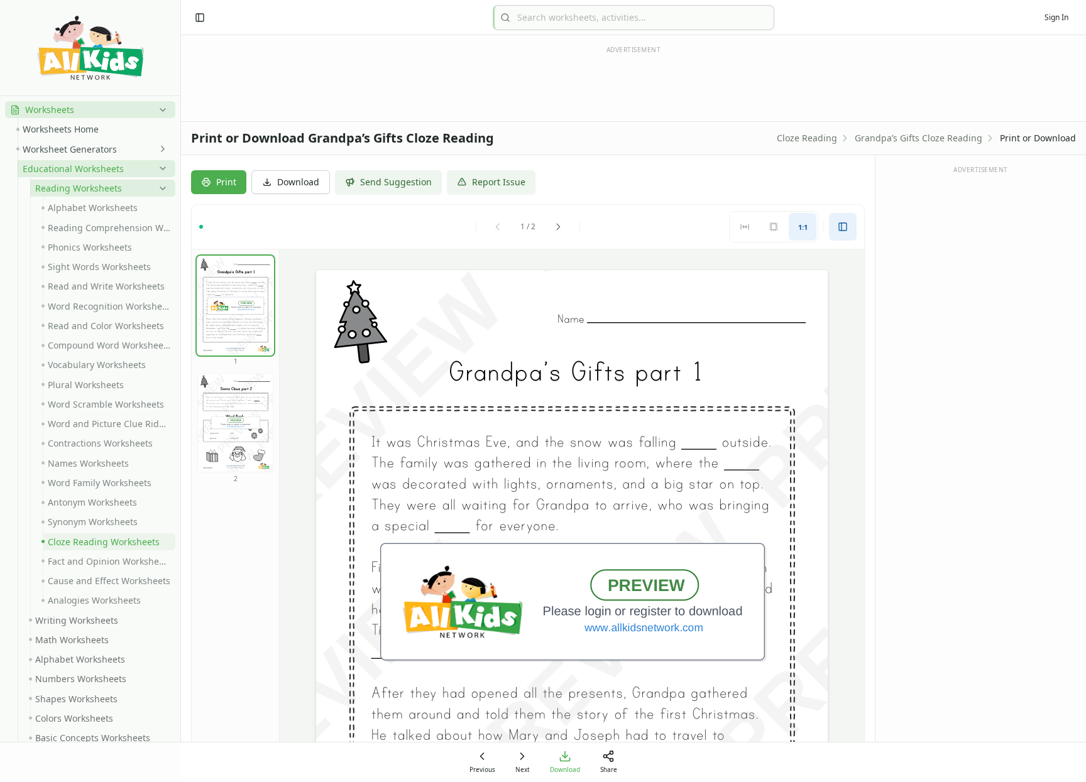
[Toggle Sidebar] (180, 391)
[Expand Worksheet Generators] (160, 149)
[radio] (745, 227)
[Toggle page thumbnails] (843, 227)
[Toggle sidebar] (200, 17)
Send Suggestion (396, 182)
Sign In (1056, 17)
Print (226, 182)
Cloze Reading (807, 138)
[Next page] (558, 227)
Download (298, 182)
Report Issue (498, 182)
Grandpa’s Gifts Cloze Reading (918, 138)
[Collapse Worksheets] (160, 110)
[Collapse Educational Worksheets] (160, 168)
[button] (90, 109)
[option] (235, 305)
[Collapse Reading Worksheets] (160, 188)
